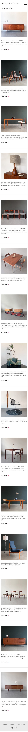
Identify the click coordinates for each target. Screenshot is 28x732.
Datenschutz (13, 724)
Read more (5, 49)
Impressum (5, 724)
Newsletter (19, 724)
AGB (24, 724)
